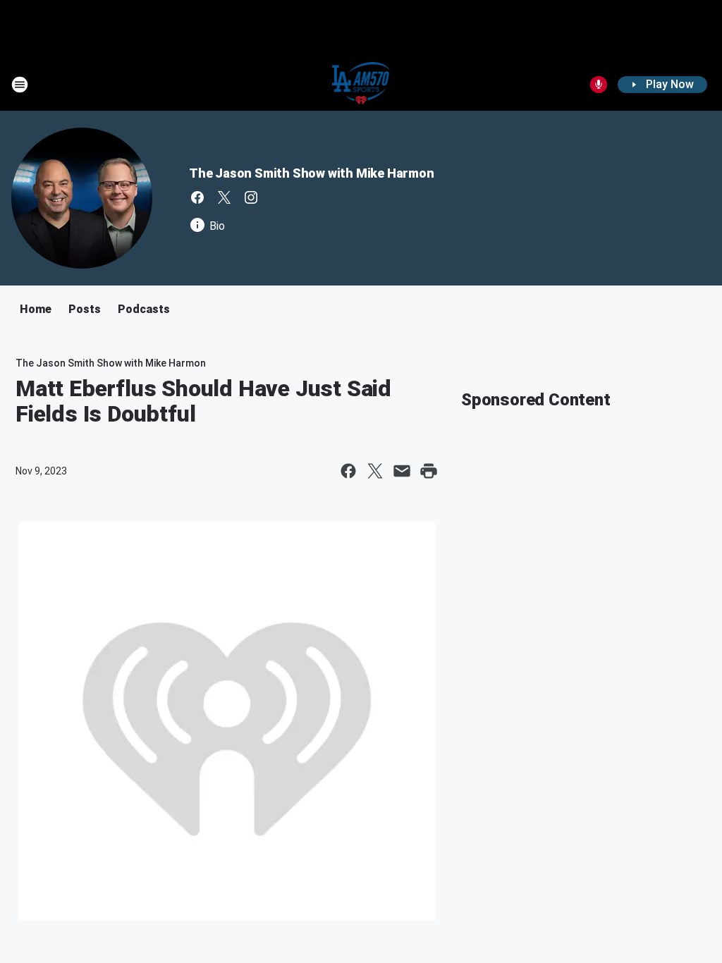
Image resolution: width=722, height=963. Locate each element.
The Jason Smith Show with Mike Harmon (311, 173)
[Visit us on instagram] (251, 197)
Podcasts (144, 309)
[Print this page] (429, 471)
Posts (84, 309)
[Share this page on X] (375, 471)
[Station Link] (361, 84)
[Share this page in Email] (402, 471)
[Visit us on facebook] (197, 197)
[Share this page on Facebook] (348, 471)
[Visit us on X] (224, 197)
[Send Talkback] (598, 84)
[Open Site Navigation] (19, 84)
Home (35, 309)
